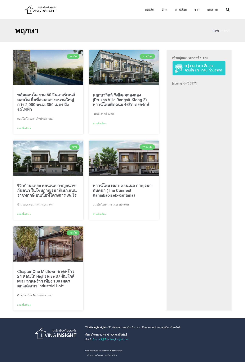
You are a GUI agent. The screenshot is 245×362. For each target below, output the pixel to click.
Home (216, 30)
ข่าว (196, 9)
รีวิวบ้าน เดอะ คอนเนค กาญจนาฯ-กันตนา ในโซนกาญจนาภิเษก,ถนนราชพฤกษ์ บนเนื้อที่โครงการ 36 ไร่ (47, 190)
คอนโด (149, 9)
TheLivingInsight (95, 327)
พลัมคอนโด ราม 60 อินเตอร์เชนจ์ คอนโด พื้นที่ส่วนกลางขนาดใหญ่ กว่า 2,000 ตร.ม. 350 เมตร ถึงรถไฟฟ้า (46, 102)
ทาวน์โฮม (181, 9)
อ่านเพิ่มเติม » (24, 128)
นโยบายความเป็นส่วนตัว (95, 355)
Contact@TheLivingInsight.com (110, 339)
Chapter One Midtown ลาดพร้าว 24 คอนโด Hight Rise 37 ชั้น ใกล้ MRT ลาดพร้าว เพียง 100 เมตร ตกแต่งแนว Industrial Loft (45, 278)
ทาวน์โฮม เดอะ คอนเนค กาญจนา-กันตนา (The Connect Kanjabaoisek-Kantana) (123, 190)
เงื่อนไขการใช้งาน (111, 355)
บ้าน (164, 9)
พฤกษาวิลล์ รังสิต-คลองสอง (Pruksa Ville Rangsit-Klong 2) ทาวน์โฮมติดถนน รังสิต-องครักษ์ (121, 100)
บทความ (212, 9)
